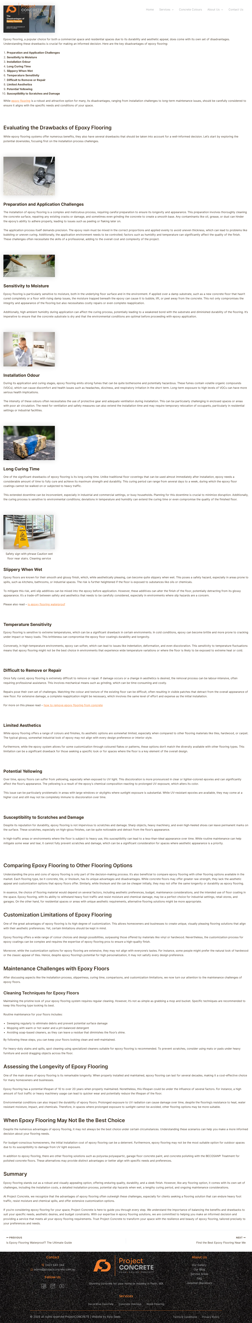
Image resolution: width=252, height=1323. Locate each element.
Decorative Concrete (100, 1304)
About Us (213, 9)
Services (164, 9)
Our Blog (199, 1269)
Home (150, 9)
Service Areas (199, 1274)
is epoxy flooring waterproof (46, 604)
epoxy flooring (20, 100)
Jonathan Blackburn (199, 1283)
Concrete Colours (190, 9)
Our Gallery (199, 1265)
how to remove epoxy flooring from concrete (73, 705)
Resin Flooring (155, 1304)
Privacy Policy (210, 1317)
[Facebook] (43, 1286)
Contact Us (236, 9)
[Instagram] (53, 1286)
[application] (172, 9)
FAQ (199, 1278)
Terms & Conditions (185, 1317)
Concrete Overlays (130, 1304)
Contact (52, 1257)
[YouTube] (62, 1286)
